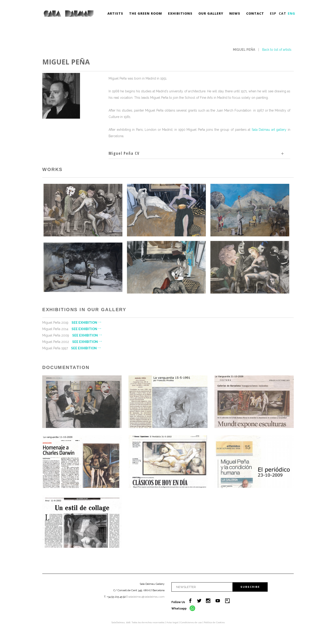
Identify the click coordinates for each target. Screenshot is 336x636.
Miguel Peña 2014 (70, 329)
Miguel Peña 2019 (70, 322)
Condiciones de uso (191, 622)
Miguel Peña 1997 (69, 348)
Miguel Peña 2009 (70, 335)
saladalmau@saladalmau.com (146, 596)
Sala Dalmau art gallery (269, 129)
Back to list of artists (276, 49)
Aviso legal (172, 622)
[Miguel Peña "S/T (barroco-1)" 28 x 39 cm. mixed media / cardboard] (82, 210)
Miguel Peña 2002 (70, 342)
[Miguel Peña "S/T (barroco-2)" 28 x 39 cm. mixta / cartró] (249, 267)
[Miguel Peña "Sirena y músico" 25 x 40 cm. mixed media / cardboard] (82, 267)
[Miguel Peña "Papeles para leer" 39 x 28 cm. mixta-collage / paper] (166, 210)
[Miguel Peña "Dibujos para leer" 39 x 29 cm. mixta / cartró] (166, 267)
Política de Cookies (214, 622)
